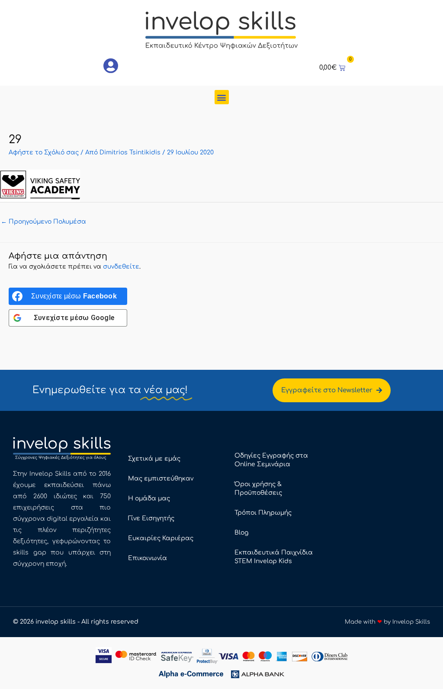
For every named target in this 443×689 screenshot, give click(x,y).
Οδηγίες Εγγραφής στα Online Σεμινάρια (271, 460)
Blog (241, 532)
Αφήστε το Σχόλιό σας (44, 152)
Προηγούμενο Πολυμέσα (43, 221)
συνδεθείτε (121, 266)
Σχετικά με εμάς (154, 458)
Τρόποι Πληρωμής (263, 513)
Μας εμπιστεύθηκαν (160, 478)
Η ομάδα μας (149, 498)
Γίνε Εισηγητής (151, 518)
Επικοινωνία (147, 558)
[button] (222, 97)
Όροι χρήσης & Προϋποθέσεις (258, 488)
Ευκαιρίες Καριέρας (160, 538)
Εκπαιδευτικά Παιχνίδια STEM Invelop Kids (273, 556)
